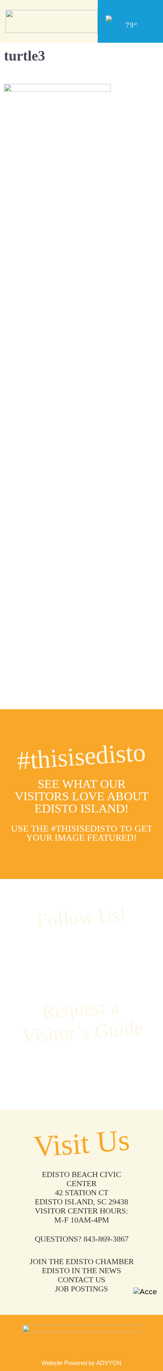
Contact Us (81, 1279)
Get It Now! (81, 1066)
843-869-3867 (106, 1238)
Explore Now (81, 635)
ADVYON (108, 1363)
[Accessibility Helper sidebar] (145, 1299)
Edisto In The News (81, 1270)
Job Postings (81, 1288)
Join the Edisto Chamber (82, 1261)
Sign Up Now (82, 394)
